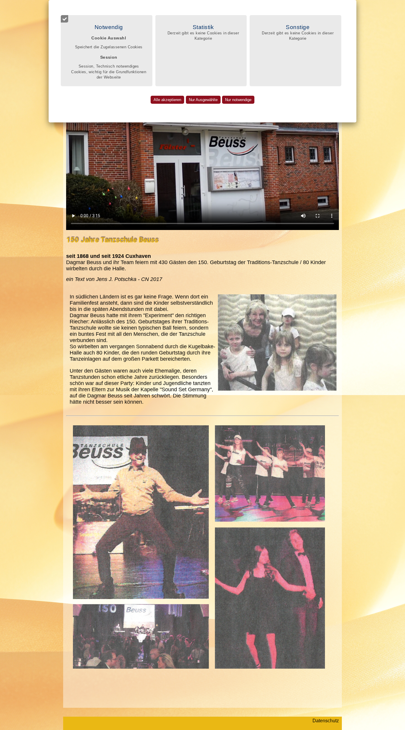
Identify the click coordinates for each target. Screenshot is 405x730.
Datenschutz (325, 720)
